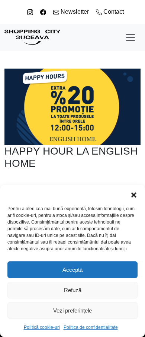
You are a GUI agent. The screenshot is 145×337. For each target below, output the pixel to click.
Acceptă (72, 270)
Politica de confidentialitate (91, 327)
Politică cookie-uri (42, 327)
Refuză (72, 290)
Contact (113, 12)
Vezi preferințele (72, 310)
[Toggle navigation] (130, 37)
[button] (134, 194)
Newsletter (74, 12)
